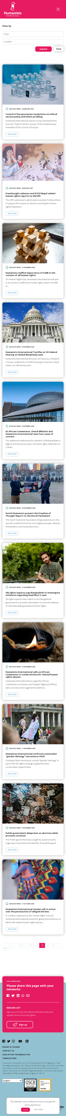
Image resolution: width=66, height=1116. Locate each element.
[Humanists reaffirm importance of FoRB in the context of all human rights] (33, 243)
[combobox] (33, 34)
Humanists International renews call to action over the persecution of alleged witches (31, 910)
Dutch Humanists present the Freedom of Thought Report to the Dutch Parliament (28, 514)
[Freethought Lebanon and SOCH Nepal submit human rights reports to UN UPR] (33, 164)
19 (47, 945)
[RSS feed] (27, 1041)
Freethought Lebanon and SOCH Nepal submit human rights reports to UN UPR (31, 194)
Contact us (8, 1051)
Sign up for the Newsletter (16, 1054)
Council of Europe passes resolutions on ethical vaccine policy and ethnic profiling (31, 115)
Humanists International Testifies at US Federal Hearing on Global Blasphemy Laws (31, 353)
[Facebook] (3, 1041)
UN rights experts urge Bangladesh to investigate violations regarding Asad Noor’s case (33, 594)
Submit (43, 49)
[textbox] (34, 34)
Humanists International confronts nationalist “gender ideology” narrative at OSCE (31, 755)
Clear (58, 49)
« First (5, 946)
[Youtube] (20, 1041)
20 (53, 945)
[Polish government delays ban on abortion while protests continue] (33, 803)
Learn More (38, 1109)
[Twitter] (8, 1041)
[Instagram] (13, 1041)
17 (36, 945)
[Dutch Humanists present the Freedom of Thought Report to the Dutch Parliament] (33, 484)
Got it (25, 1110)
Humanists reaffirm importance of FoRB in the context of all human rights (30, 274)
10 (21, 945)
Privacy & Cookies (11, 1047)
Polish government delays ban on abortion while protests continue (32, 834)
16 (31, 945)
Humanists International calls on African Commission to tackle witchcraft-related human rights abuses (32, 674)
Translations (9, 1058)
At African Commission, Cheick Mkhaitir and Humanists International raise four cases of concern (29, 434)
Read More (12, 134)
